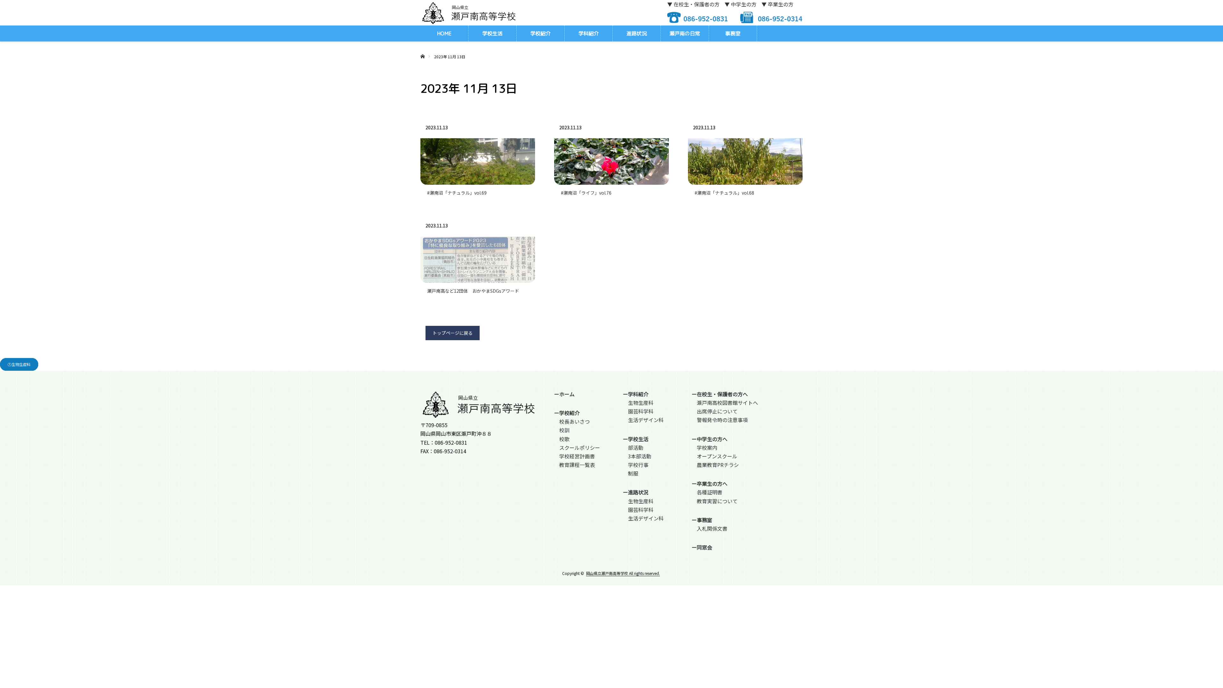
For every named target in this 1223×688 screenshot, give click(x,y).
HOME (444, 33)
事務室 (732, 33)
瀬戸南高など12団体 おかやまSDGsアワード (473, 291)
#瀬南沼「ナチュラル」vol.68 (724, 193)
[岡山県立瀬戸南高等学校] (468, 13)
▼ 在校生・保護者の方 (693, 4)
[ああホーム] (422, 49)
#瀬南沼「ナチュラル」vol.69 (457, 193)
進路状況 (636, 33)
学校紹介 (540, 33)
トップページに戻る (453, 333)
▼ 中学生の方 (740, 4)
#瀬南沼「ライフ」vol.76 (586, 193)
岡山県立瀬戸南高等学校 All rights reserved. (623, 573)
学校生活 (492, 33)
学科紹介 (588, 33)
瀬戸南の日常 (684, 33)
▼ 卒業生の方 (777, 4)
